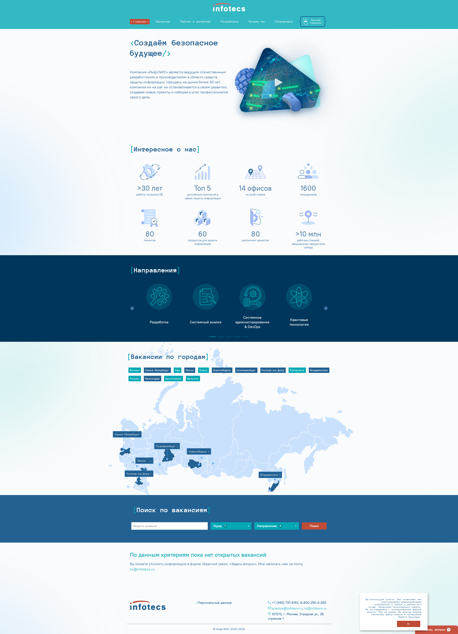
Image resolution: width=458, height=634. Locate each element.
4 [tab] (236, 336)
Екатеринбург (246, 370)
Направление (269, 526)
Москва (135, 370)
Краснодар (152, 378)
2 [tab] (219, 336)
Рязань (135, 378)
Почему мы (257, 21)
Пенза (190, 370)
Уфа (177, 370)
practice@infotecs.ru (287, 608)
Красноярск (173, 378)
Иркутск (193, 378)
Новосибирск (222, 370)
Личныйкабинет (315, 21)
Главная (139, 21)
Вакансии (163, 21)
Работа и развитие (195, 21)
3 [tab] (227, 336)
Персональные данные (215, 603)
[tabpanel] (158, 306)
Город (219, 526)
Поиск (314, 526)
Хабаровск (297, 370)
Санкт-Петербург (157, 370)
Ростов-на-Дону (273, 370)
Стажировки (284, 21)
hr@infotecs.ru (142, 569)
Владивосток (319, 370)
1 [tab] (211, 336)
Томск (203, 370)
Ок (408, 623)
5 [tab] (244, 336)
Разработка (230, 21)
